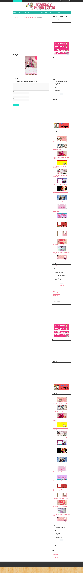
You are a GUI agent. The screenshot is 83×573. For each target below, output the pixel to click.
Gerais (41, 12)
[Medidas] (61, 49)
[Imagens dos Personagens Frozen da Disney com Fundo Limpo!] (62, 197)
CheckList (24, 12)
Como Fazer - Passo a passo (60, 275)
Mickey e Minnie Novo (59, 86)
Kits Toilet (56, 530)
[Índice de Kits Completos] (62, 138)
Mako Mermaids (57, 91)
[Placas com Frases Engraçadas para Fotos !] (62, 146)
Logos (37, 12)
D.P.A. (56, 84)
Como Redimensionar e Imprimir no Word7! (60, 236)
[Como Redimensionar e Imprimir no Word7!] (62, 241)
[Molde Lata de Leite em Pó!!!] (62, 153)
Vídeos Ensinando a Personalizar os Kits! (60, 184)
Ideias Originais (57, 278)
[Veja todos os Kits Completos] (61, 43)
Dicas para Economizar (59, 272)
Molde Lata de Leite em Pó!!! (58, 149)
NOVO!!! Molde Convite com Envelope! (60, 244)
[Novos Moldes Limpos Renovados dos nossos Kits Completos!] (62, 215)
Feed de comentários (56, 294)
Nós (55, 12)
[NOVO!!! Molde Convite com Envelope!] (62, 248)
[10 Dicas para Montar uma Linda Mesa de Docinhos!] (62, 171)
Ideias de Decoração (58, 279)
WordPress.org (55, 295)
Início (14, 12)
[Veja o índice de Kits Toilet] (61, 53)
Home (15, 17)
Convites (51, 12)
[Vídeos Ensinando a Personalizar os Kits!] (62, 188)
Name (14, 91)
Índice (18, 12)
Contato (59, 12)
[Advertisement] (31, 27)
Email (14, 95)
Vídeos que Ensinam (58, 537)
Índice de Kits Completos (57, 133)
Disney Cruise (57, 90)
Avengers (56, 88)
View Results (61, 95)
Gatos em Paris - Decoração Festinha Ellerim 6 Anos (26, 17)
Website (14, 98)
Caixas (46, 12)
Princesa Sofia (57, 83)
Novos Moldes (57, 276)
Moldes (32, 12)
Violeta (56, 87)
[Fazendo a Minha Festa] (42, 6)
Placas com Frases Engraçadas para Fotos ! (61, 141)
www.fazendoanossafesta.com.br (58, 265)
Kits (28, 12)
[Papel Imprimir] (61, 46)
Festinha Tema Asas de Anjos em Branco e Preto (31, 0)
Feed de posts (55, 292)
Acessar (54, 291)
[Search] (70, 1)
